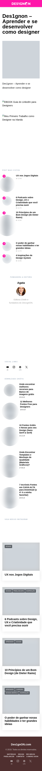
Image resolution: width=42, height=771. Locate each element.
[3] (7, 225)
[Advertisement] (21, 145)
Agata (21, 282)
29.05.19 (22, 498)
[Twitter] (26, 368)
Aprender (10, 642)
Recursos (30, 754)
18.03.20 (23, 410)
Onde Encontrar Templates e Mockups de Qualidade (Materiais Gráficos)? (27, 458)
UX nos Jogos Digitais (27, 175)
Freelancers (18, 591)
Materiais (11, 754)
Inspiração (30, 591)
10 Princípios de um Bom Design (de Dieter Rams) (27, 215)
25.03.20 (22, 397)
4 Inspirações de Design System (24, 256)
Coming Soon (32, 756)
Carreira (19, 689)
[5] (7, 258)
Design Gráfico (12, 693)
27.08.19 (22, 468)
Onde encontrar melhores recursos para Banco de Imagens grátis (27, 389)
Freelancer (9, 756)
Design (8, 546)
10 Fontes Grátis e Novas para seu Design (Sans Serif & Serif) (28, 429)
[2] (7, 200)
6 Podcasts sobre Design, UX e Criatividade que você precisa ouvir (27, 201)
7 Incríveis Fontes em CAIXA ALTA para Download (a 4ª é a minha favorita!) (28, 490)
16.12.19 (22, 436)
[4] (7, 246)
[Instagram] (14, 368)
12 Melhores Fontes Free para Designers (28, 404)
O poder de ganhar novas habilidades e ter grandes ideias (27, 245)
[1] (7, 184)
